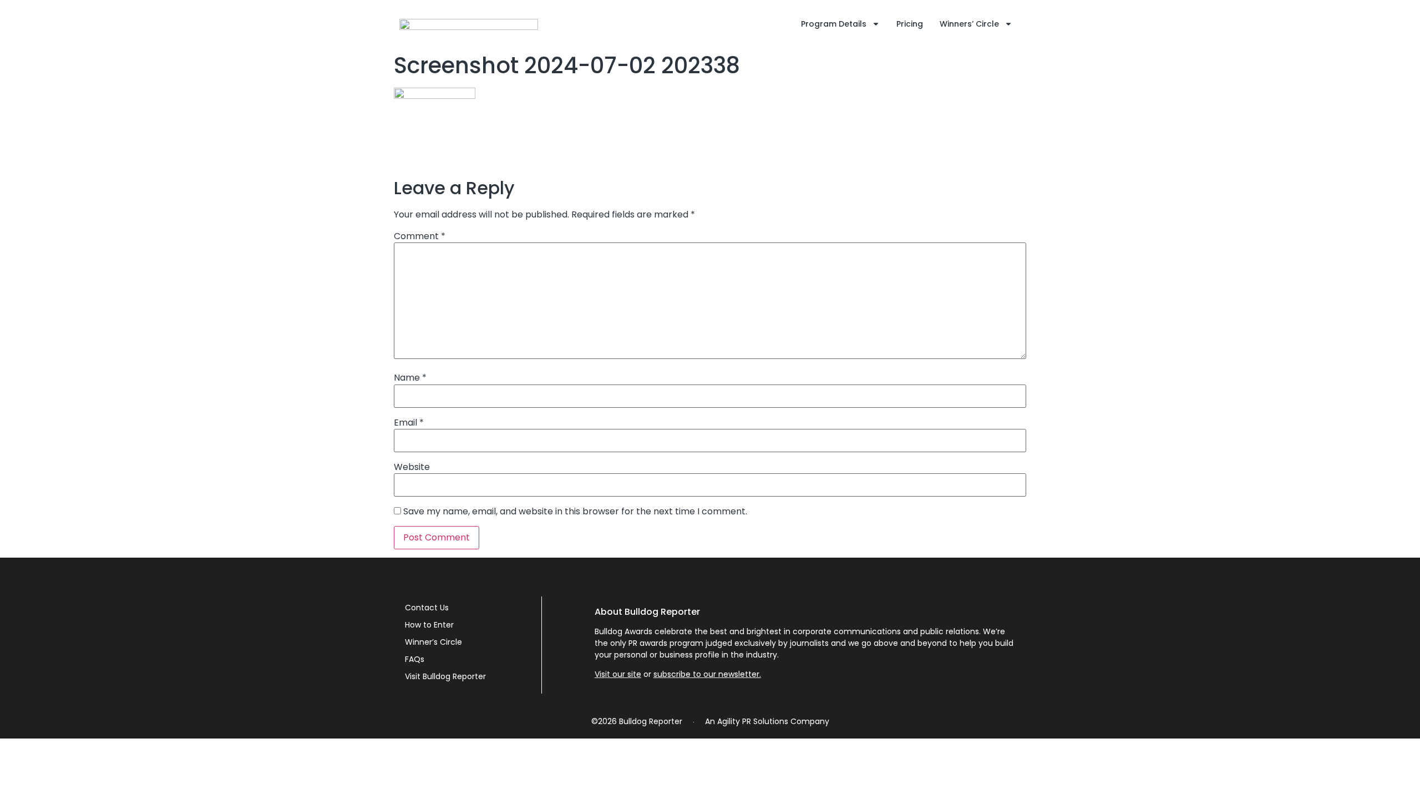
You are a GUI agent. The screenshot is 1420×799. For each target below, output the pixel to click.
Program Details (833, 23)
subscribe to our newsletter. (707, 674)
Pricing (909, 23)
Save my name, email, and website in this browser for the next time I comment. (575, 511)
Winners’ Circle (969, 23)
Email (409, 422)
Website (412, 467)
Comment (419, 236)
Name (410, 377)
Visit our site (618, 674)
